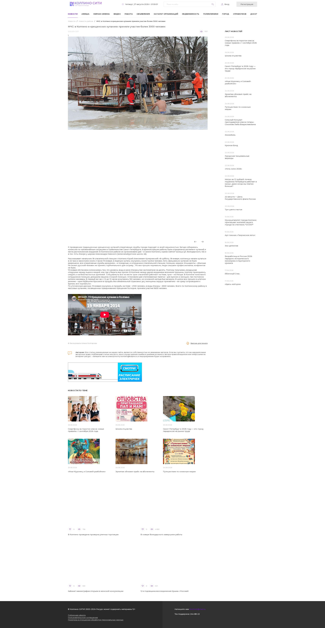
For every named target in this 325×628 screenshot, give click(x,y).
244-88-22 (195, 614)
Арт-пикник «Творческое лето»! (240, 235)
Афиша (85, 14)
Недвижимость (190, 14)
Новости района (86, 21)
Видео (117, 14)
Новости (73, 14)
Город (225, 14)
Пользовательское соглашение (83, 617)
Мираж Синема (101, 14)
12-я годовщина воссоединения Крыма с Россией (164, 591)
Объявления (143, 14)
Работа (129, 14)
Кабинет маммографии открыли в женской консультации (95, 591)
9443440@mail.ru (197, 609)
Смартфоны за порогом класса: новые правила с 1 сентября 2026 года (86, 430)
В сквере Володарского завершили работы (161, 534)
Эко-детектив (231, 246)
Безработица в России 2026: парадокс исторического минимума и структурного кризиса (238, 259)
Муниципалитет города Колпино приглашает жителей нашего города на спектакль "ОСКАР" (240, 222)
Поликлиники (210, 14)
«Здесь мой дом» (233, 284)
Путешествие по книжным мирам (179, 471)
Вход (226, 4)
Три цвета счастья (233, 209)
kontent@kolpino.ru (129, 356)
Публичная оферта (77, 615)
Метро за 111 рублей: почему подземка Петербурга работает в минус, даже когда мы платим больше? (241, 182)
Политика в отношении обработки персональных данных (95, 620)
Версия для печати (199, 343)
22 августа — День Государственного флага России (240, 198)
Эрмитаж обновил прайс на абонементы (135, 471)
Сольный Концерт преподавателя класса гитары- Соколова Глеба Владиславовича (240, 122)
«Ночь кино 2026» (233, 169)
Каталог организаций (166, 14)
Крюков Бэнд (231, 145)
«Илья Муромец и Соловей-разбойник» (87, 471)
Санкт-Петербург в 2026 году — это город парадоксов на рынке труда (183, 430)
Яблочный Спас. (232, 274)
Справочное (239, 14)
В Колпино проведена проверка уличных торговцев (93, 534)
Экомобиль (230, 135)
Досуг (253, 14)
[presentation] (195, 242)
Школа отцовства (124, 429)
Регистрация (247, 4)
